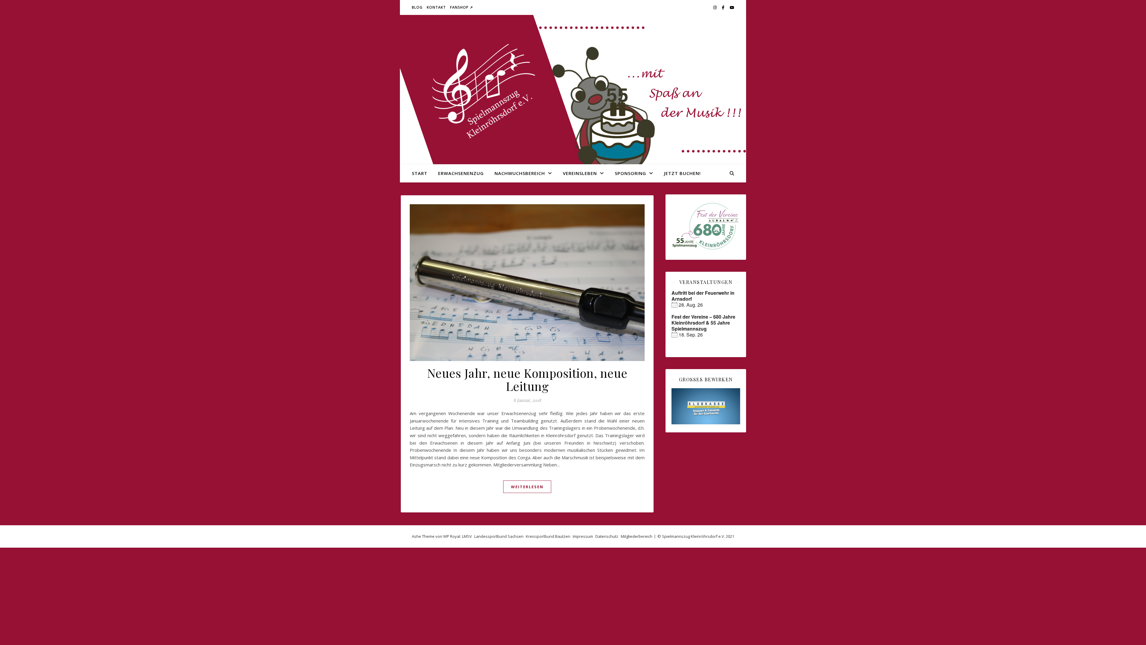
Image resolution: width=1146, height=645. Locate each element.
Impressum (583, 536)
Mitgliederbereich (636, 536)
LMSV (467, 536)
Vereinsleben (580, 173)
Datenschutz (606, 536)
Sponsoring (630, 173)
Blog (417, 7)
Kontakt (436, 7)
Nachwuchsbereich (520, 173)
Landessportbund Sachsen (498, 536)
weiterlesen (527, 486)
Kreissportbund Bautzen (548, 536)
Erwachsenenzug (461, 173)
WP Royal (451, 536)
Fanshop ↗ (461, 7)
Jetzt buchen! (682, 173)
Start (419, 173)
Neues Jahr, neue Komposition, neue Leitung (527, 379)
